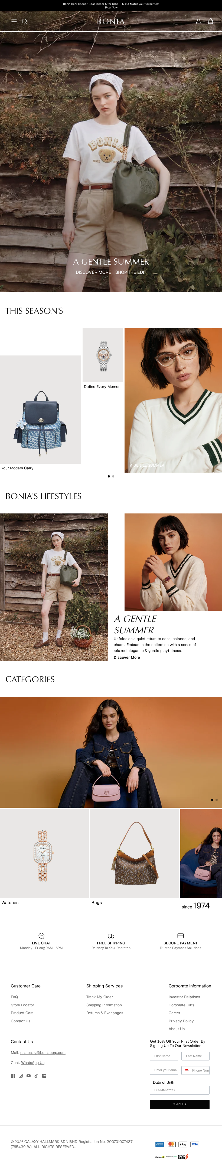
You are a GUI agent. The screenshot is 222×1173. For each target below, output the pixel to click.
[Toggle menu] (14, 21)
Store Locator (22, 1005)
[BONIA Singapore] (111, 21)
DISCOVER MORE (93, 272)
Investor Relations (184, 996)
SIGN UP (179, 1104)
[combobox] (186, 1070)
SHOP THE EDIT (130, 272)
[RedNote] (44, 1076)
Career (174, 1012)
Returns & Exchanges (104, 1012)
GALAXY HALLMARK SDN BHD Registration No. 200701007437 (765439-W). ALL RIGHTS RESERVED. (71, 1144)
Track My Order (99, 996)
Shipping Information (104, 1005)
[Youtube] (29, 1076)
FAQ (14, 996)
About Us (177, 1028)
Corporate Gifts (181, 1005)
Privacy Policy (181, 1021)
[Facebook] (13, 1076)
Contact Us (20, 1021)
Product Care (22, 1012)
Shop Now (149, 6)
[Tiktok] (36, 1076)
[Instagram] (21, 1076)
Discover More (127, 657)
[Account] (197, 21)
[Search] (25, 21)
